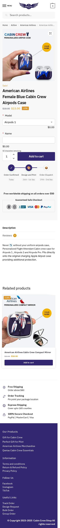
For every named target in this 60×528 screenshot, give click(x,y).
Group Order (9, 513)
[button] (52, 5)
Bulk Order (8, 510)
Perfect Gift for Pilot (13, 441)
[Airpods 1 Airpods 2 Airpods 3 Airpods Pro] (28, 122)
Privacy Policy (9, 470)
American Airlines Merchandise (18, 446)
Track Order (8, 503)
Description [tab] (9, 227)
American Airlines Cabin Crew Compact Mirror (27, 352)
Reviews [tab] (8, 235)
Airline (14, 25)
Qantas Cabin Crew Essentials (18, 450)
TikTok (5, 490)
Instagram (7, 487)
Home (5, 25)
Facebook (7, 483)
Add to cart (36, 156)
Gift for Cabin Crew (12, 437)
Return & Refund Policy (14, 467)
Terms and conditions (13, 463)
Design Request (10, 506)
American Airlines (28, 25)
